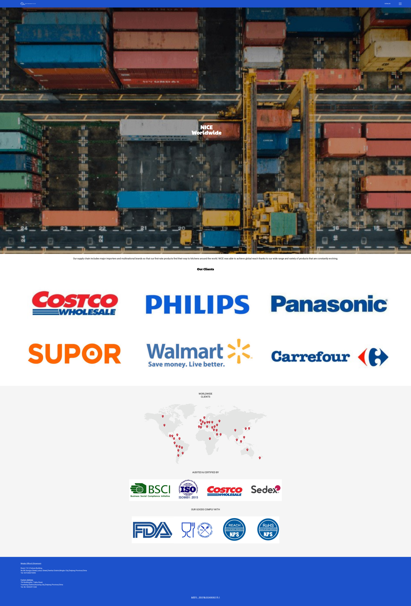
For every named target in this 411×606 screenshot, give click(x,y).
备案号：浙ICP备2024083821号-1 (205, 597)
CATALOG (387, 3)
